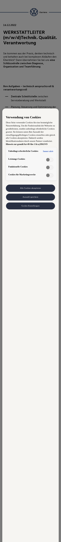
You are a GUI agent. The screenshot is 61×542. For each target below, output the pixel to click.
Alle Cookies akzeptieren (30, 188)
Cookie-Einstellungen (30, 206)
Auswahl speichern (30, 197)
